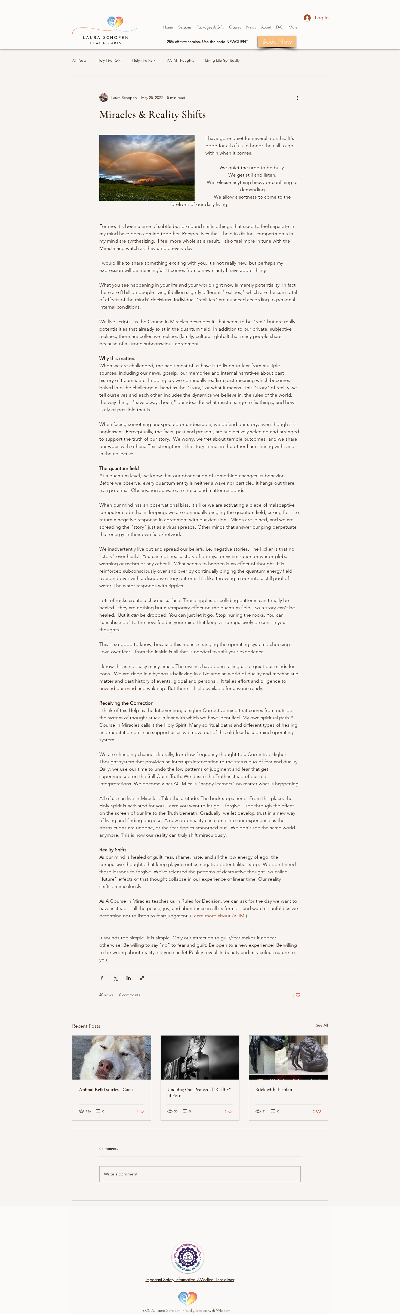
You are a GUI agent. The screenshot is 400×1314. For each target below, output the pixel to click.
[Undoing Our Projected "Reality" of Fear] (200, 1058)
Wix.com (223, 1310)
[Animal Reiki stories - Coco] (111, 1058)
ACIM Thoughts (180, 60)
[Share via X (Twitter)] (115, 978)
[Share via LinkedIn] (128, 978)
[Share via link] (141, 978)
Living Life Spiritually (222, 60)
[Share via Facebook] (101, 978)
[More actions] (297, 97)
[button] (210, 27)
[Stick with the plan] (288, 1058)
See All (322, 1025)
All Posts (79, 60)
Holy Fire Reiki (109, 60)
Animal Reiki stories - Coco (106, 1089)
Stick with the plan (274, 1089)
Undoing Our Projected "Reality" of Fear (198, 1092)
